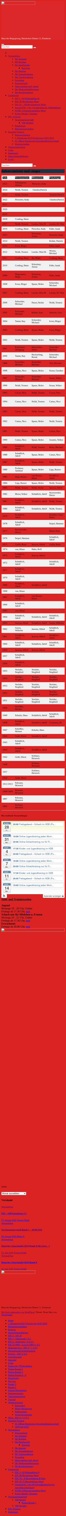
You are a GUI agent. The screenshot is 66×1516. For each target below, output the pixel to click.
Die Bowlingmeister (24, 92)
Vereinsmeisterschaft (24, 120)
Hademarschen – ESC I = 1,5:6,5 (23, 1348)
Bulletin (12, 1329)
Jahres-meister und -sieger (26, 86)
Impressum (13, 153)
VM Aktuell (20, 1500)
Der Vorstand (21, 59)
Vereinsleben (14, 56)
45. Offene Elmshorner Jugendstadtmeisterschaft (37, 141)
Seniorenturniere (22, 135)
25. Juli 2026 (7, 1253)
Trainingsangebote (16, 147)
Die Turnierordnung (24, 77)
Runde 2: (12, 1387)
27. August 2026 (9, 1220)
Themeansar (6, 1315)
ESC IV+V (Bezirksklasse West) (29, 1481)
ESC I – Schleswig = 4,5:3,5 (21, 1342)
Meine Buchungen (23, 1408)
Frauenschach (21, 83)
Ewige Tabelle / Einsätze (26, 114)
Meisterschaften (22, 144)
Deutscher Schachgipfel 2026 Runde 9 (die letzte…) (25, 1246)
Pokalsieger (20, 126)
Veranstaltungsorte (23, 1415)
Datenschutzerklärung (18, 156)
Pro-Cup (12, 1381)
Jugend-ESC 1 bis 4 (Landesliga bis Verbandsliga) (38, 108)
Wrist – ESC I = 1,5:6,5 (18, 1418)
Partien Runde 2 (15, 1369)
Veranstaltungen (15, 1402)
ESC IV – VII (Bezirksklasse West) (30, 104)
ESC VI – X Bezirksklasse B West (30, 1478)
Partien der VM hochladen (20, 1366)
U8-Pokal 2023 (22, 1427)
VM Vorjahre (27, 123)
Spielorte (26, 68)
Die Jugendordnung (24, 74)
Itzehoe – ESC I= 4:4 (17, 1354)
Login (11, 159)
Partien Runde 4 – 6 (17, 1375)
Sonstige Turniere (16, 132)
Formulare (19, 80)
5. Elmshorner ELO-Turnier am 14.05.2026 (34, 138)
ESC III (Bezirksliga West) (27, 101)
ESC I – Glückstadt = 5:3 (19, 1339)
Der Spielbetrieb (22, 65)
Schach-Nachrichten (17, 1390)
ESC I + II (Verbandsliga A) (27, 98)
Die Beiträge (20, 62)
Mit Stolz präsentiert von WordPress (18, 1312)
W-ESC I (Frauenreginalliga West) (30, 111)
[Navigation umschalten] (2, 44)
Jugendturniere (15, 1357)
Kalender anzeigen (53, 895)
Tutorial (12, 1399)
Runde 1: (12, 1384)
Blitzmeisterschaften (24, 129)
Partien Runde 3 (15, 1372)
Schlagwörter (21, 1411)
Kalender (12, 1360)
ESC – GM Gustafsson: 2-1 (14, 1213)
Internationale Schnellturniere (22, 1351)
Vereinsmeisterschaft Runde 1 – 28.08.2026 (21, 1230)
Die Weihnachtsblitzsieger (27, 89)
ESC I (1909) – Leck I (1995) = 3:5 (24, 1345)
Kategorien (20, 1405)
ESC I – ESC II (14, 1336)
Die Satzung (20, 71)
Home (11, 1320)
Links (10, 150)
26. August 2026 (9, 1236)
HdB (28, 912)
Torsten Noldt (23, 1220)
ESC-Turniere (14, 117)
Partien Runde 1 (29, 1503)
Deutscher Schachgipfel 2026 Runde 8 (19, 1262)
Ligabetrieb (13, 95)
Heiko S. (21, 1236)
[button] (4, 896)
